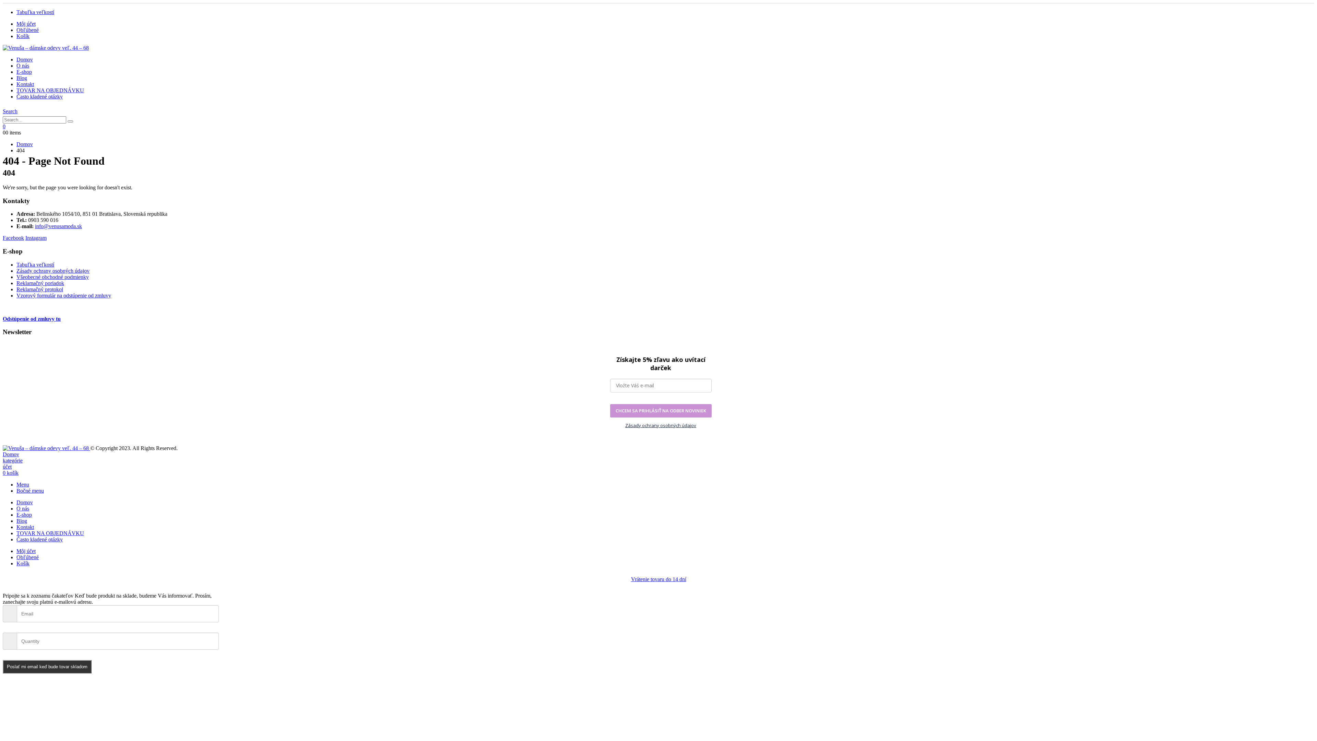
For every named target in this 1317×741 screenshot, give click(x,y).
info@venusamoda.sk (58, 226)
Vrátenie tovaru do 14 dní (658, 579)
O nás (22, 66)
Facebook (13, 238)
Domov (24, 59)
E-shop (24, 72)
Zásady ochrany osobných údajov (53, 271)
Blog (21, 78)
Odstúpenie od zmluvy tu (32, 319)
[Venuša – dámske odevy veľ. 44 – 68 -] (46, 48)
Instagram (36, 238)
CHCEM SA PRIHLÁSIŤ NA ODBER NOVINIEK (661, 411)
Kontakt (25, 84)
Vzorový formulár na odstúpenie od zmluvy (63, 295)
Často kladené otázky (39, 96)
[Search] (70, 121)
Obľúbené (27, 30)
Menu (22, 484)
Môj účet (26, 24)
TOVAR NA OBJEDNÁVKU (50, 90)
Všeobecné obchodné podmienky (52, 277)
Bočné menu (30, 491)
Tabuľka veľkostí (35, 12)
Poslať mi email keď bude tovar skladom (47, 666)
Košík (22, 36)
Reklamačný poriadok (40, 283)
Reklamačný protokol (39, 289)
